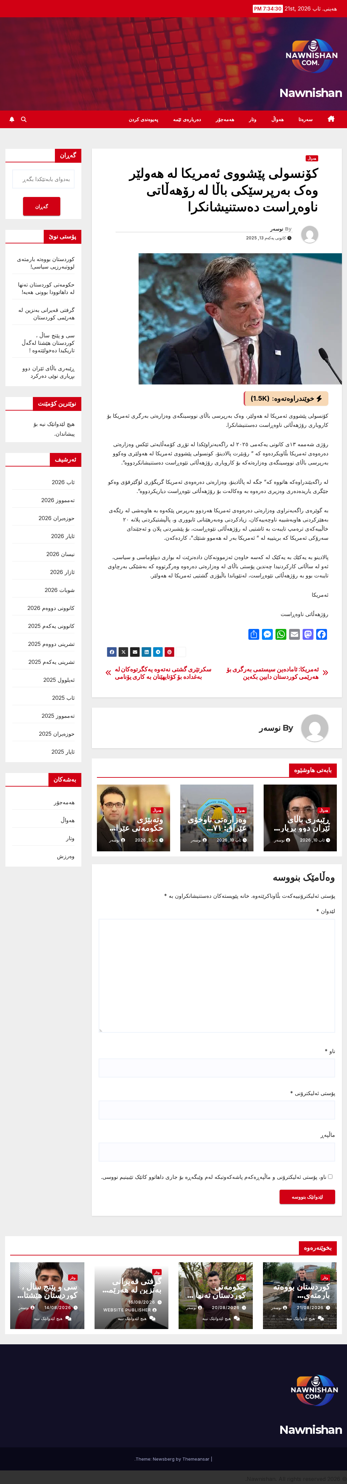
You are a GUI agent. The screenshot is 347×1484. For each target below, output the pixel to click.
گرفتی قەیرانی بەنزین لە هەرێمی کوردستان (132, 1289)
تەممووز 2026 (58, 500)
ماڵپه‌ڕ (328, 1134)
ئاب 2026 (63, 482)
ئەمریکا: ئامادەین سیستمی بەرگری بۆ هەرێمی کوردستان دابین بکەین (273, 673)
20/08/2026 (226, 1307)
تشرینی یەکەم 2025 (51, 661)
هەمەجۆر (225, 119)
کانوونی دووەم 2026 (51, 608)
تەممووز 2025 (58, 715)
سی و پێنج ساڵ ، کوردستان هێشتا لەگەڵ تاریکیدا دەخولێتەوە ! (48, 343)
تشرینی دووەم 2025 (51, 643)
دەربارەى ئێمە (187, 119)
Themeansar (195, 1459)
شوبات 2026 (60, 590)
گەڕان (41, 206)
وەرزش (66, 856)
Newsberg (164, 1459)
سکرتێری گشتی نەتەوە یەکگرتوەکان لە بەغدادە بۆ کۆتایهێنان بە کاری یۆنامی (163, 673)
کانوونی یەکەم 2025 (51, 625)
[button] (23, 119)
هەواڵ (277, 119)
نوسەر (276, 229)
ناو (330, 1051)
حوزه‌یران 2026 (57, 518)
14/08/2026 (57, 1307)
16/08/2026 (141, 1302)
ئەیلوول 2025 (59, 679)
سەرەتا (306, 119)
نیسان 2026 (60, 554)
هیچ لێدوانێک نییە (300, 1318)
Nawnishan (310, 93)
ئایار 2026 (63, 536)
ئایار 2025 (63, 751)
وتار (253, 119)
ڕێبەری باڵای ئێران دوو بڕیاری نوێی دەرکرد (302, 827)
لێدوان (325, 911)
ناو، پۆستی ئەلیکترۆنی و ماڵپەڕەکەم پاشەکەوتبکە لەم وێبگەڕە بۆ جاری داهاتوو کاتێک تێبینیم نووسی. (213, 1176)
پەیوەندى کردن (144, 119)
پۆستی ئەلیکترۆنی (312, 1093)
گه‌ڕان (68, 155)
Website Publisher (127, 1309)
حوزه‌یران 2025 (57, 733)
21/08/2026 (310, 1307)
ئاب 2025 (63, 697)
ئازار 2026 (62, 572)
